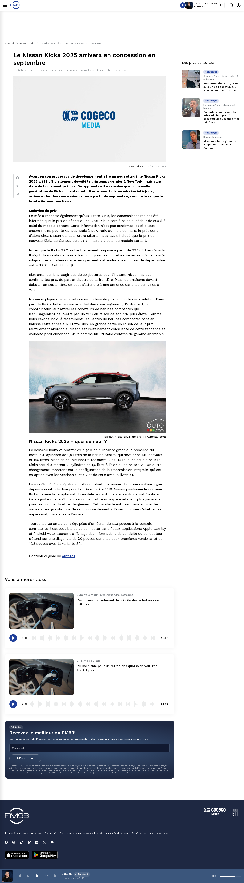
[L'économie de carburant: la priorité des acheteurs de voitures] (41, 611)
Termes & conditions (16, 833)
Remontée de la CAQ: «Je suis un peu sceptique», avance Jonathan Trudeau (220, 87)
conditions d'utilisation (111, 773)
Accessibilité (90, 833)
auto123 (68, 556)
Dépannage (51, 833)
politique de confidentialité (74, 773)
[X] (44, 842)
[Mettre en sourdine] (214, 876)
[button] (19, 876)
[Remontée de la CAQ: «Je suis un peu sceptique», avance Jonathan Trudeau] (191, 79)
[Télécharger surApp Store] (17, 855)
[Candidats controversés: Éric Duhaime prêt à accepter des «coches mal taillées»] (191, 107)
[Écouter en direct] (183, 5)
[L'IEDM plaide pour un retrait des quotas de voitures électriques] (41, 677)
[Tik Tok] (21, 842)
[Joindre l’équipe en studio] (222, 5)
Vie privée (36, 833)
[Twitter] (17, 186)
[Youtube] (52, 842)
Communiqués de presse (114, 833)
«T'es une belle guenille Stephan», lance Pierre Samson (219, 144)
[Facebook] (17, 178)
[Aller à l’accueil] (16, 8)
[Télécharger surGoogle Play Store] (45, 855)
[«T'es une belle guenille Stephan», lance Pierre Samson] (191, 139)
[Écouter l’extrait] (13, 638)
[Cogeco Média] (215, 814)
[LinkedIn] (36, 842)
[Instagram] (13, 842)
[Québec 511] (235, 816)
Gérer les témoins (70, 833)
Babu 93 (199, 6)
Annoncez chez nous (156, 833)
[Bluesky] (29, 842)
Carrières (137, 833)
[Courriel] (17, 194)
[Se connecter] (238, 5)
